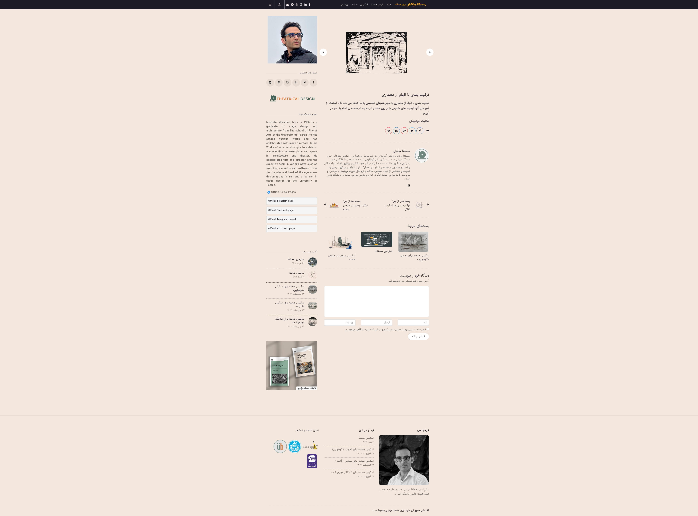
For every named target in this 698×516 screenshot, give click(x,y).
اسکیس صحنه (296, 273)
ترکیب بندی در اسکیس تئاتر (397, 207)
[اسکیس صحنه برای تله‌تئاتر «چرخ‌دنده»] (312, 321)
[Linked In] (305, 4)
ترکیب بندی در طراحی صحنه (355, 207)
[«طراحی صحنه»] (376, 239)
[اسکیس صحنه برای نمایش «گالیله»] (312, 305)
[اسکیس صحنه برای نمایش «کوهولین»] (413, 241)
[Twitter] (305, 83)
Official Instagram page (280, 201)
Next (323, 52)
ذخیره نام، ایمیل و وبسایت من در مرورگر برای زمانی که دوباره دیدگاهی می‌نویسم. (385, 330)
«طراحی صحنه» (383, 251)
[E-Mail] (287, 4)
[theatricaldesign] (280, 446)
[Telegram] (292, 4)
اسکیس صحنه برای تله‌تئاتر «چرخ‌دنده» (289, 321)
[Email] (294, 446)
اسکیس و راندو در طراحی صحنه (342, 257)
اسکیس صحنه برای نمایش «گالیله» (289, 305)
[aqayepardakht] (313, 461)
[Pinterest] (297, 4)
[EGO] (310, 446)
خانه (389, 5)
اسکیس (364, 5)
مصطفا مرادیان (401, 151)
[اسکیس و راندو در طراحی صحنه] (339, 241)
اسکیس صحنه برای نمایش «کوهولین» (414, 257)
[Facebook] (309, 4)
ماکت (354, 5)
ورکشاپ (344, 5)
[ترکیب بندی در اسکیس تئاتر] (419, 204)
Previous (430, 52)
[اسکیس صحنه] (312, 275)
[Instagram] (301, 4)
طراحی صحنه (377, 5)
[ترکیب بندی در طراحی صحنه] (334, 204)
